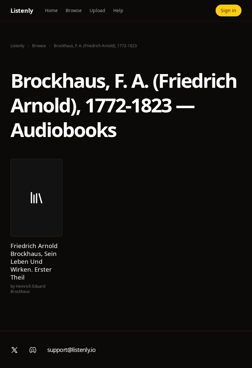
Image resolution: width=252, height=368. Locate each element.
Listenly (21, 10)
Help (118, 10)
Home (51, 10)
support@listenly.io (71, 350)
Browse (74, 10)
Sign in (228, 10)
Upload (97, 10)
